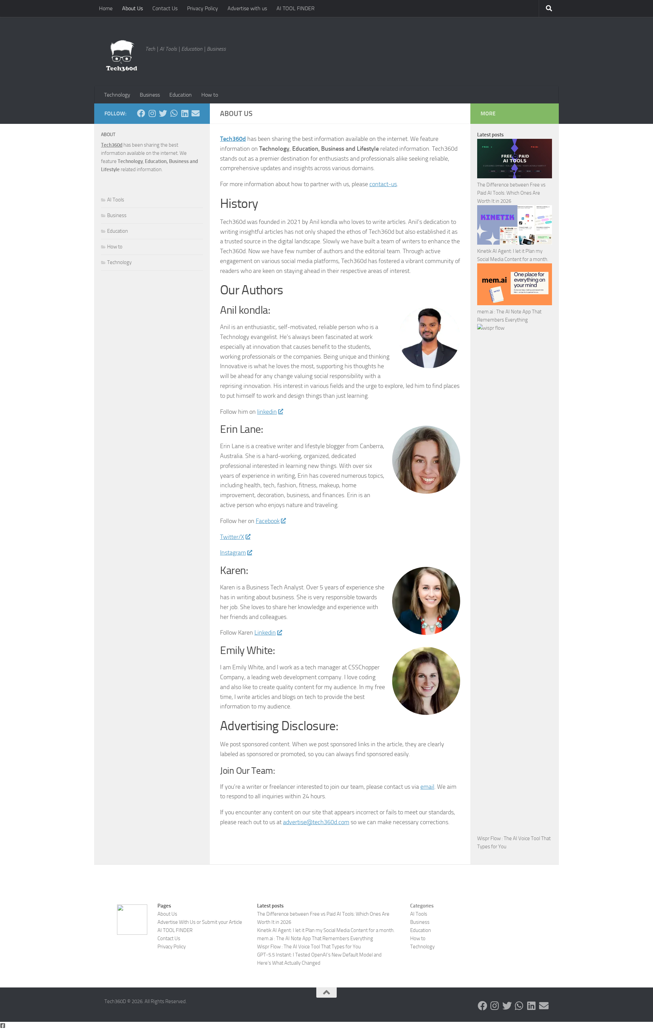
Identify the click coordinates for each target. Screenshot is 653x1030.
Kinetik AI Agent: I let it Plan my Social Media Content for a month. (326, 930)
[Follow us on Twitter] (163, 113)
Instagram (233, 552)
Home (106, 8)
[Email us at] (195, 113)
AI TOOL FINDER (296, 8)
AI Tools (115, 200)
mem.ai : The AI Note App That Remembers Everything (315, 938)
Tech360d (233, 139)
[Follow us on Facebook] (141, 113)
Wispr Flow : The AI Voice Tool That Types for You (309, 947)
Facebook (268, 521)
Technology (117, 95)
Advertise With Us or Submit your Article (199, 922)
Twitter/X (232, 537)
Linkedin (265, 632)
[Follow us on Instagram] (152, 113)
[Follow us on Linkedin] (185, 113)
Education (180, 95)
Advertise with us (247, 8)
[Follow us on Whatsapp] (174, 113)
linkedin (267, 411)
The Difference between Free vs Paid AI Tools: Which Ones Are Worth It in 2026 (511, 193)
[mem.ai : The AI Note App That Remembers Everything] (514, 285)
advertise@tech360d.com (316, 822)
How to (209, 95)
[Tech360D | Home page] (121, 56)
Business (150, 95)
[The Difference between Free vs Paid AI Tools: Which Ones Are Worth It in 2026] (514, 160)
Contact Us (165, 8)
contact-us (383, 184)
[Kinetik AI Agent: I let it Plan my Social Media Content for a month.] (514, 226)
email (427, 786)
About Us (132, 8)
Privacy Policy (202, 8)
